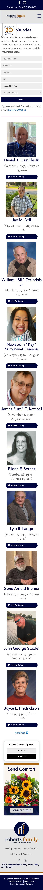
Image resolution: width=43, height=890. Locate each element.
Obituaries (15, 854)
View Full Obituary (17, 177)
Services (17, 848)
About (7, 848)
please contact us (17, 109)
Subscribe (21, 756)
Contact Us (28, 854)
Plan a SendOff (31, 848)
